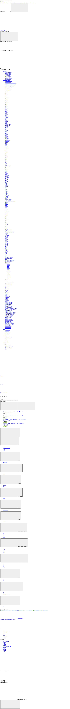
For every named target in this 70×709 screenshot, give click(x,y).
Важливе (22, 2)
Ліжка (6, 341)
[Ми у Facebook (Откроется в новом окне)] (58, 359)
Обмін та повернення (17, 2)
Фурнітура (5, 90)
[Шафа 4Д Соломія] (36, 423)
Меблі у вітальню (8, 321)
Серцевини (7, 96)
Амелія (8, 265)
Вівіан (8, 267)
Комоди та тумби (8, 325)
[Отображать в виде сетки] (9, 406)
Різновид (18, 519)
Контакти (28, 2)
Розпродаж (5, 343)
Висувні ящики (19, 590)
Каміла (8, 268)
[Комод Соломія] (36, 415)
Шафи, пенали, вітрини (9, 323)
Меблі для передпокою (9, 320)
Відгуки (31, 2)
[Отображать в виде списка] (26, 406)
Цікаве (25, 2)
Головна (2, 2)
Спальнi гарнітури (8, 322)
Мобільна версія (20, 618)
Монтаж (11, 2)
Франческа (9, 278)
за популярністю (3, 400)
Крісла (6, 339)
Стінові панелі (5, 342)
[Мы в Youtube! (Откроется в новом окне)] (41, 359)
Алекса (8, 264)
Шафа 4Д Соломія (6, 424)
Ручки (6, 95)
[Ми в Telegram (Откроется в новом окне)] (8, 359)
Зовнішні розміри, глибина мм (22, 561)
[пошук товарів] (19, 7)
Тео (7, 277)
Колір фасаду (19, 471)
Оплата (5, 2)
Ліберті (8, 270)
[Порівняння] (9, 36)
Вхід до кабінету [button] (6, 641)
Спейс (8, 275)
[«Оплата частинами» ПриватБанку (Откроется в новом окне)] (26, 610)
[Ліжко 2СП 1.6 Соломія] (36, 419)
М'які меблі (5, 635)
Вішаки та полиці (8, 327)
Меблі (4, 97)
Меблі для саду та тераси (9, 324)
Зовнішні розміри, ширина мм (22, 546)
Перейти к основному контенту (6, 0)
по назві (16, 400)
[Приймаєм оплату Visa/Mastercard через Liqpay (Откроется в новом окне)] (9, 610)
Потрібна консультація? (5, 31)
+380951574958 (3, 30)
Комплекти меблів (8, 319)
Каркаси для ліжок (10, 281)
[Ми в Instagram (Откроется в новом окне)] (25, 359)
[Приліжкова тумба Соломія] (36, 411)
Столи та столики (8, 326)
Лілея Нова (9, 271)
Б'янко (8, 266)
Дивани (6, 338)
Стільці (6, 340)
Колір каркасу (19, 496)
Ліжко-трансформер (10, 282)
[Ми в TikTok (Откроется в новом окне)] (8, 367)
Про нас (34, 2)
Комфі (8, 269)
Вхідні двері (5, 71)
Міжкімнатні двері (6, 80)
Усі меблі (6, 318)
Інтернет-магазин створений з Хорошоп (7, 619)
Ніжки (18, 577)
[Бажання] (35, 46)
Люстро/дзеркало (8, 328)
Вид (18, 444)
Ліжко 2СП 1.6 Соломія (7, 420)
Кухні (4, 329)
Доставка (8, 2)
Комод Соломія (5, 416)
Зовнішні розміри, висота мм (22, 531)
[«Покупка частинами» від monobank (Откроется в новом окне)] (40, 610)
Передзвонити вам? (4, 682)
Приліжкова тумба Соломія (8, 412)
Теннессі (8, 276)
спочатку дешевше (10, 400)
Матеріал (19, 483)
